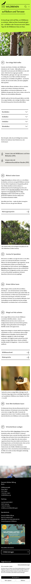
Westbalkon (5, 126)
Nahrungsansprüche (8, 212)
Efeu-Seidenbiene (6, 248)
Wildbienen (12, 6)
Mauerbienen (17, 431)
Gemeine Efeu (12, 191)
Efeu (3, 246)
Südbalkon (5, 117)
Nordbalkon (5, 112)
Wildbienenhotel (7, 352)
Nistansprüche (6, 357)
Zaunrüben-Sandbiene (15, 189)
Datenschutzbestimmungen (24, 565)
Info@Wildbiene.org (6, 495)
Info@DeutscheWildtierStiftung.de (9, 508)
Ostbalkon (5, 121)
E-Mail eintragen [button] (8, 552)
